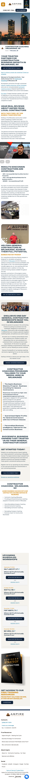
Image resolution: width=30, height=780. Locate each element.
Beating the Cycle (16, 735)
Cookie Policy (20, 770)
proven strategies (21, 85)
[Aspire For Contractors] (15, 4)
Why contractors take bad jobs (10, 744)
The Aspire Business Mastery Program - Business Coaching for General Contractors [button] (15, 387)
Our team (3, 93)
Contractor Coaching (13, 753)
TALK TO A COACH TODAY (10, 473)
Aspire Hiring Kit (6, 735)
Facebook (4, 764)
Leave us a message (8, 725)
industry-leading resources (8, 85)
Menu (3, 4)
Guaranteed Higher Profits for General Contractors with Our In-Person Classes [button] (15, 417)
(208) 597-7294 (8, 10)
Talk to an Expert (21, 10)
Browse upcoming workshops (15, 362)
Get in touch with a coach (12, 68)
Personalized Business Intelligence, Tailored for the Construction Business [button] (14, 427)
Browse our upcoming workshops (10, 477)
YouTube (26, 764)
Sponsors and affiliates (8, 756)
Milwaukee (12, 261)
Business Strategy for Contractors (11, 738)
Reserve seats (15, 582)
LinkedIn (10, 764)
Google (21, 764)
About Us (4, 753)
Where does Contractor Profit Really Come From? (15, 741)
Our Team (23, 753)
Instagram (16, 764)
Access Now (7, 702)
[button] (2, 161)
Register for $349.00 (15, 577)
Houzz (3, 766)
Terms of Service (11, 770)
